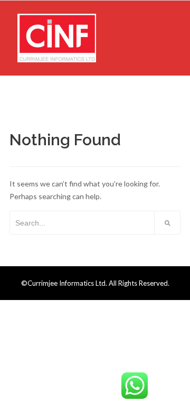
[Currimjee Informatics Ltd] (56, 38)
